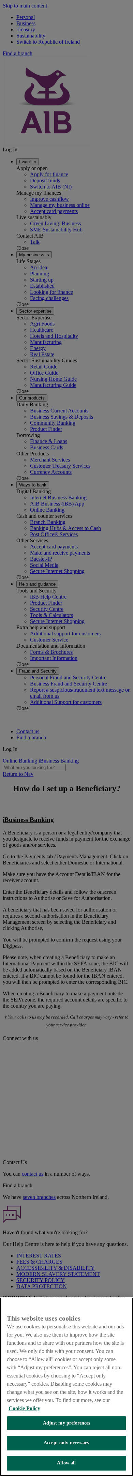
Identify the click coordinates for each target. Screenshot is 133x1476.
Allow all (66, 1462)
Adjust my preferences (66, 1423)
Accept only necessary (66, 1442)
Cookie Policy (24, 1408)
